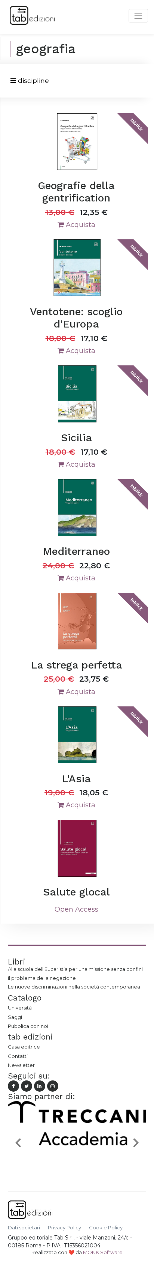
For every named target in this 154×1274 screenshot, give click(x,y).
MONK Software (103, 1252)
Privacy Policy (64, 1227)
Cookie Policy (106, 1227)
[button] (18, 1142)
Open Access (76, 909)
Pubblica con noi (28, 1026)
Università (20, 1008)
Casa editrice (24, 1047)
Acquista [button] (79, 225)
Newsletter (21, 1065)
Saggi (15, 1017)
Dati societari (24, 1227)
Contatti (18, 1056)
